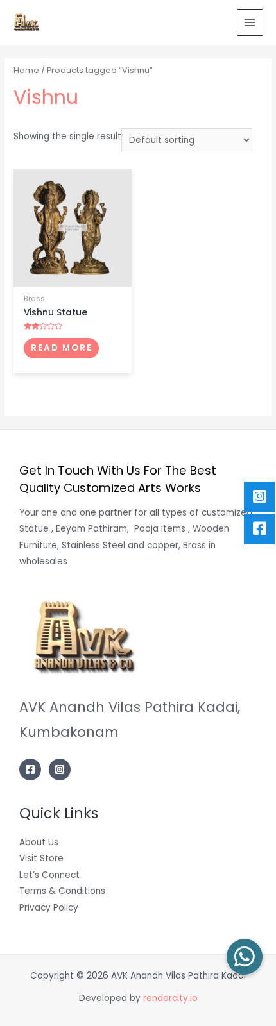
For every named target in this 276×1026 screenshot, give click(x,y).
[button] (245, 957)
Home (26, 70)
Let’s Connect (49, 875)
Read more (61, 348)
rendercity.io (170, 998)
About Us (38, 842)
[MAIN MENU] (250, 22)
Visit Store (41, 858)
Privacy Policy (48, 908)
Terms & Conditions (62, 891)
